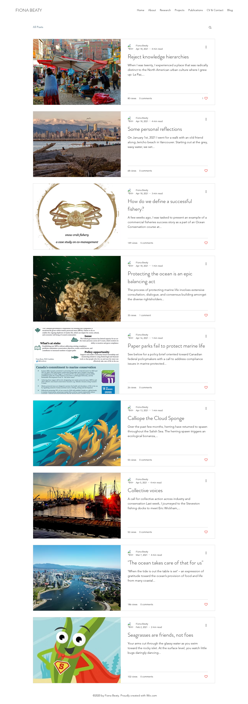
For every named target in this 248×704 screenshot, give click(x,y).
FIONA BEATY (29, 10)
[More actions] (207, 47)
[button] (210, 28)
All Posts (38, 27)
